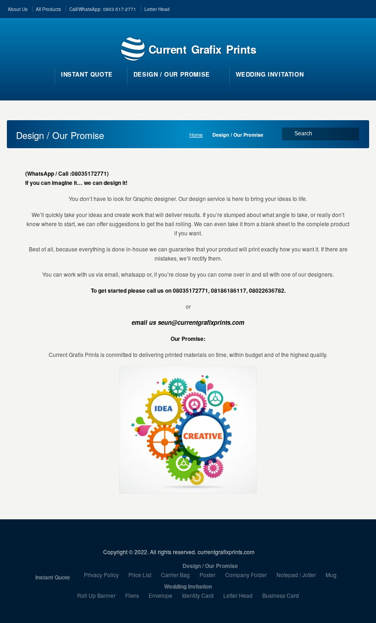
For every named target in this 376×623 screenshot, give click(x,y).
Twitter (311, 8)
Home (196, 134)
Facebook (324, 8)
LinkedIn (338, 8)
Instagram (351, 8)
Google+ (364, 8)
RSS (298, 8)
